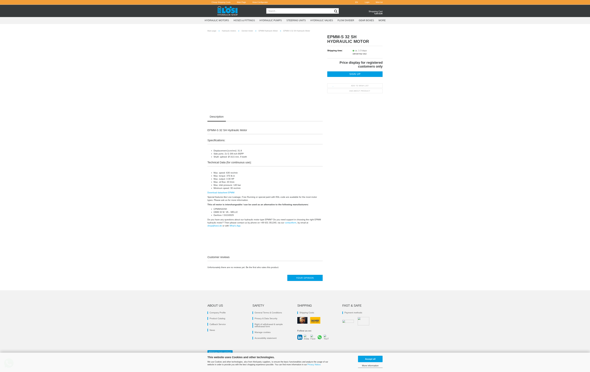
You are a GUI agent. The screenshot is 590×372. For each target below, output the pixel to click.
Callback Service (218, 324)
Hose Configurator (260, 2)
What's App (235, 225)
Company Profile (218, 313)
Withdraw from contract (220, 352)
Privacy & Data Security (266, 318)
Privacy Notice (314, 364)
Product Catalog (217, 318)
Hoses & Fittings (244, 20)
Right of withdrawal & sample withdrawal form (269, 325)
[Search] (336, 11)
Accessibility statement (266, 338)
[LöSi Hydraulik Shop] (227, 11)
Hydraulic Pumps (271, 20)
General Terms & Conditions (268, 313)
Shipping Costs (306, 313)
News (212, 330)
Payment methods (353, 313)
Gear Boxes (366, 20)
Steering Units (296, 20)
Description (217, 116)
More (382, 20)
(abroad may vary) (360, 54)
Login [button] (367, 2)
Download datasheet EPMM (220, 192)
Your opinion (305, 278)
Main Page (241, 2)
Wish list (379, 2)
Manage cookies (263, 332)
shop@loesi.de (214, 225)
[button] (355, 2)
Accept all (370, 359)
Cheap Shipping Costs (220, 2)
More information (370, 365)
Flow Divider (346, 20)
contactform (290, 222)
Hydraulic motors (217, 20)
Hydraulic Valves (321, 20)
